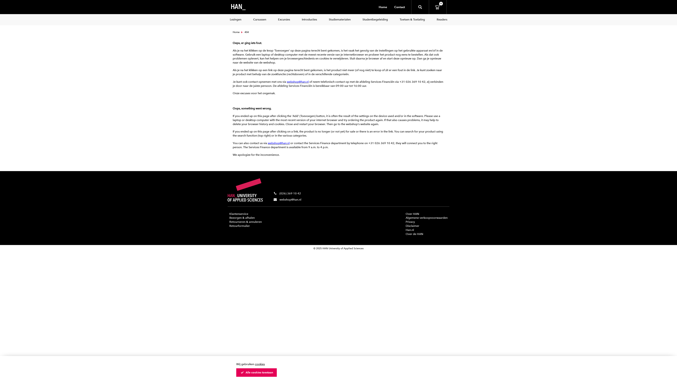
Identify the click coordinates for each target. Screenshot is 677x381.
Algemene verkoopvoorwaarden (427, 217)
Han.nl (410, 230)
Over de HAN (414, 234)
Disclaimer (412, 226)
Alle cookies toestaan (259, 372)
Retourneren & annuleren (245, 221)
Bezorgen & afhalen (242, 217)
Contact (399, 7)
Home (383, 7)
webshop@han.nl (290, 199)
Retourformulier (239, 226)
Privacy (410, 221)
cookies (260, 364)
